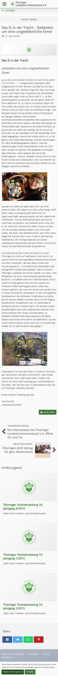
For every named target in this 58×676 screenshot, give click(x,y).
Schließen (30, 672)
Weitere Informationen (13, 672)
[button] (4, 4)
